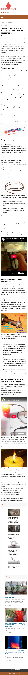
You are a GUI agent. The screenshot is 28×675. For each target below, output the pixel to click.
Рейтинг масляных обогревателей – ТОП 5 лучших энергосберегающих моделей (15, 652)
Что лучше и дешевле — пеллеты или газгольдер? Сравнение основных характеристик (15, 624)
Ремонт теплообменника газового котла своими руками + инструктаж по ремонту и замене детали (14, 536)
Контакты (17, 669)
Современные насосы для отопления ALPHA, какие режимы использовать (13, 566)
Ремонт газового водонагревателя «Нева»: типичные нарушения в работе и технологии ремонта (13, 551)
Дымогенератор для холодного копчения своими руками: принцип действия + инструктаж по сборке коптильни (14, 520)
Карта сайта (11, 669)
